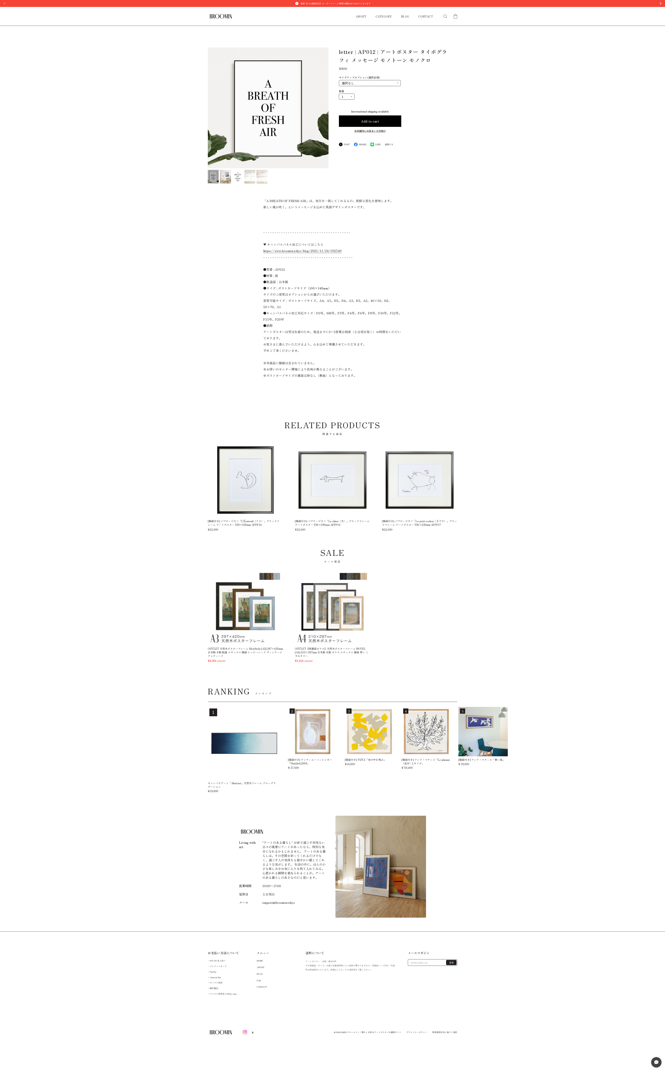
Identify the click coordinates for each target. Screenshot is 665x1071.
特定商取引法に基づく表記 (444, 1032)
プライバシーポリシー (416, 1032)
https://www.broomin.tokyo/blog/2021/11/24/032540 (302, 250)
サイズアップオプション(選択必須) (359, 77)
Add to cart (370, 121)
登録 (451, 962)
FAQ (259, 980)
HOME (260, 960)
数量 (341, 91)
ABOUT (361, 16)
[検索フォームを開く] (445, 16)
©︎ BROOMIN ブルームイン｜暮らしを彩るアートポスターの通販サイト (367, 1032)
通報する (389, 144)
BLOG (405, 16)
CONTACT (425, 16)
